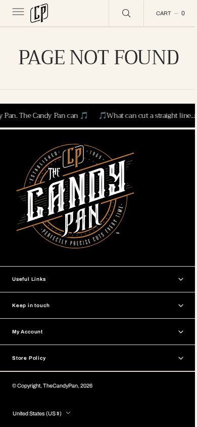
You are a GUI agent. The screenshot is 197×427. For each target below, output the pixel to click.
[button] (17, 13)
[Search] (119, 13)
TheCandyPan (60, 386)
